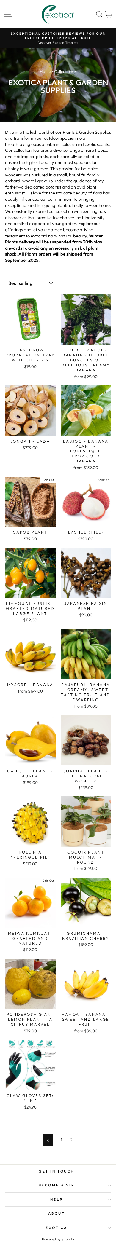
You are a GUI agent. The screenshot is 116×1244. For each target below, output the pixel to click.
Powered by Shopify (58, 1239)
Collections (64, 71)
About (56, 1213)
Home (45, 71)
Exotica (57, 1227)
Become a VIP (56, 1185)
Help (56, 1199)
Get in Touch (56, 1171)
